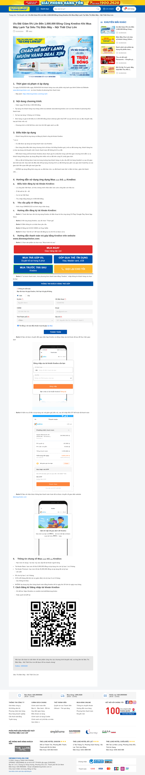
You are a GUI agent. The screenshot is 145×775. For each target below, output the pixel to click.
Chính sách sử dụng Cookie (40, 716)
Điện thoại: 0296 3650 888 (115, 750)
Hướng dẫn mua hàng (84, 708)
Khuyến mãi (81, 714)
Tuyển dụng (13, 719)
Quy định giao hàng (38, 711)
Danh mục (45, 9)
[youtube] (130, 702)
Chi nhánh (109, 9)
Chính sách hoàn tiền (38, 705)
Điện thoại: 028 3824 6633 (49, 750)
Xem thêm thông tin (128, 714)
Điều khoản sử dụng (38, 714)
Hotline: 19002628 (21, 666)
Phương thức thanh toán (85, 711)
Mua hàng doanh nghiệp (17, 714)
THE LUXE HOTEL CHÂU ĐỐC (117, 741)
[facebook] (127, 702)
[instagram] (134, 702)
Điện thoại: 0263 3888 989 (82, 750)
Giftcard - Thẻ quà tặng (62, 708)
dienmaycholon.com (20, 497)
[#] (96, 764)
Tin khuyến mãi (22, 15)
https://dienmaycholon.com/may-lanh (35, 94)
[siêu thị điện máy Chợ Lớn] (19, 9)
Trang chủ (12, 15)
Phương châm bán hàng (17, 711)
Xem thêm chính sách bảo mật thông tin (20, 771)
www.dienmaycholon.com (21, 90)
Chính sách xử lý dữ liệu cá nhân (42, 719)
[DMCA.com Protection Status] (108, 763)
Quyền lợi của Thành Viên (63, 705)
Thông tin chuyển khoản (85, 705)
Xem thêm (35, 722)
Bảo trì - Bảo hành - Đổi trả (40, 708)
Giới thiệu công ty (15, 705)
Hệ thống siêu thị (14, 708)
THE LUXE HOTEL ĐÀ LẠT (83, 741)
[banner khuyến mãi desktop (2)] (72, 2)
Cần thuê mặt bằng (15, 716)
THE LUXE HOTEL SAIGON (50, 741)
